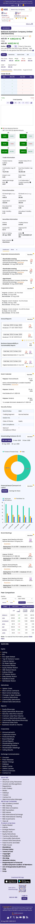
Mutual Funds (7, 832)
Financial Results (8, 737)
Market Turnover (16, 1)
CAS (4, 1)
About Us (5, 780)
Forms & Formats (8, 771)
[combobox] (19, 9)
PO (7, 102)
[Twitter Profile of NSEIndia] (14, 918)
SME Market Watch (9, 670)
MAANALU (4, 630)
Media (4, 791)
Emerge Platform (8, 830)
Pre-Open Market (8, 657)
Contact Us (29, 3)
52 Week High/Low (9, 663)
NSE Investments (8, 819)
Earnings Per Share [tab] (14, 491)
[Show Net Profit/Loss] (7, 500)
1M (19, 102)
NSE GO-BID (13, 897)
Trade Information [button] (6, 70)
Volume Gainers (8, 661)
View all (5, 821)
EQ (9, 46)
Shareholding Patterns (10, 743)
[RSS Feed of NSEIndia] (27, 918)
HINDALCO (4, 615)
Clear (11, 602)
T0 (15, 46)
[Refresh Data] (30, 36)
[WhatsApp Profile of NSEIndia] (8, 918)
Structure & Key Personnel (12, 782)
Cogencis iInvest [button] (27, 70)
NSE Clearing (7, 806)
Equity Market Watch (10, 668)
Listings (23, 1)
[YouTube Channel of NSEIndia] (20, 918)
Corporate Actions (9, 735)
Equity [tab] (4, 54)
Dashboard (6, 249)
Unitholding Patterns (9, 746)
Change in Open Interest (11, 695)
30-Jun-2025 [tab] (15, 444)
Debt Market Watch (9, 677)
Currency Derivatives (10, 697)
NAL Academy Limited (10, 804)
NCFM (24, 898)
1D (11, 102)
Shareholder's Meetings (11, 748)
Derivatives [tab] (11, 54)
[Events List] (23, 5)
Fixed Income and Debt (11, 843)
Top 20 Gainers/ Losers (10, 659)
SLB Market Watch (9, 681)
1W (15, 102)
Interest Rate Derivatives (11, 702)
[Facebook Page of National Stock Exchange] (11, 918)
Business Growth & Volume (12, 725)
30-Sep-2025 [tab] (6, 444)
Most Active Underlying (10, 693)
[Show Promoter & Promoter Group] (10, 451)
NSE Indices (6, 812)
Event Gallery (7, 788)
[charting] (31, 103)
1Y (23, 102)
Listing (4, 652)
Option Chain (9, 1)
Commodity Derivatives (11, 700)
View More (30, 254)
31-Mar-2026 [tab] (17, 440)
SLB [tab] (28, 54)
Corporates (16, 3)
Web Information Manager (12, 799)
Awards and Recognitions (11, 784)
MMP (3, 627)
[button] (7, 21)
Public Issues (7, 845)
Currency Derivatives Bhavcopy (14, 718)
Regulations (6, 786)
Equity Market (7, 825)
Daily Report (5, 3)
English (12, 5)
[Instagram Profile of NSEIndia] (24, 918)
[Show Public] (22, 451)
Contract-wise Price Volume (12, 716)
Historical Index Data (10, 723)
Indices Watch (7, 672)
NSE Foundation (8, 810)
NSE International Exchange (12, 814)
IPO (26, 1)
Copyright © (7, 907)
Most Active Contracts (10, 691)
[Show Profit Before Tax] (19, 498)
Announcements (8, 732)
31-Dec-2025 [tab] (26, 440)
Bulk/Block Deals (8, 679)
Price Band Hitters (9, 666)
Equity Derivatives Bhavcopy (12, 712)
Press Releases (23, 3)
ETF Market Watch (9, 674)
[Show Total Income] (7, 498)
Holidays (11, 3)
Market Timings (8, 762)
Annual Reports (8, 741)
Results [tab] (4, 491)
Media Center (7, 766)
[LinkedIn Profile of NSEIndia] (17, 918)
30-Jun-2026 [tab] (6, 440)
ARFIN (3, 624)
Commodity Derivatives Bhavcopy (15, 720)
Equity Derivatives (9, 834)
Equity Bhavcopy (8, 709)
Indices (5, 827)
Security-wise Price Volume (12, 714)
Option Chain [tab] (20, 54)
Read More (21, 262)
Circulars (30, 1)
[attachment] (31, 260)
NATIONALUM (6, 28)
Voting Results (7, 750)
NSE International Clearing (12, 817)
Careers (5, 795)
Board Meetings (8, 739)
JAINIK (3, 633)
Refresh (4, 602)
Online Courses (8, 769)
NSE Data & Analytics (10, 808)
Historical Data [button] (18, 70)
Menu (28, 24)
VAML (3, 618)
